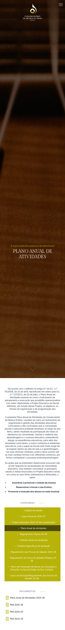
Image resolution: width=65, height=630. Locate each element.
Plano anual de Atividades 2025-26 (27, 597)
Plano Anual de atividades (33, 528)
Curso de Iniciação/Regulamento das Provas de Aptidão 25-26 (33, 577)
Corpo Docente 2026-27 (33, 516)
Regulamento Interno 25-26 (33, 534)
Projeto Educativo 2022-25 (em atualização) (33, 522)
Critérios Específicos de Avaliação (33, 546)
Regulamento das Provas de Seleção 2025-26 (33, 552)
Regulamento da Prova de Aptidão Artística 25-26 (33, 559)
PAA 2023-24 (16, 618)
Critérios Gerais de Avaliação (33, 540)
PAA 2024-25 (16, 611)
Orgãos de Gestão (33, 510)
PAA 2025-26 (16, 604)
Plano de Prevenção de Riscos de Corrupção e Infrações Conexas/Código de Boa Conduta (33, 568)
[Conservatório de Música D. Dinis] (32, 4)
